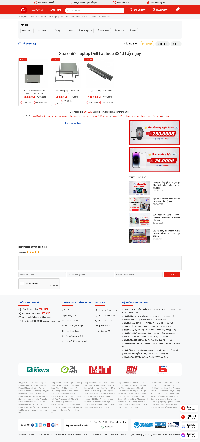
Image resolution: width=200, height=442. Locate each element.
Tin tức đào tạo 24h (103, 331)
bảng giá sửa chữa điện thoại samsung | (165, 407)
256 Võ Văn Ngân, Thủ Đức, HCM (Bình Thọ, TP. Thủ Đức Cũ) (151, 350)
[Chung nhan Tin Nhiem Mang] (173, 425)
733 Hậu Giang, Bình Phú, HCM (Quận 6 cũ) (145, 320)
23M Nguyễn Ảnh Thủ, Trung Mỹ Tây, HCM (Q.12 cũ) (150, 330)
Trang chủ (23, 17)
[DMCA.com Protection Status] (160, 425)
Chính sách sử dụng (70, 331)
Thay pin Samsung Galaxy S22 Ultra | (131, 383)
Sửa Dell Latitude (73, 17)
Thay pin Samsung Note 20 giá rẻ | (97, 407)
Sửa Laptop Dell (56, 17)
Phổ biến (163, 44)
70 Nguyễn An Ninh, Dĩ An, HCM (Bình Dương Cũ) (146, 354)
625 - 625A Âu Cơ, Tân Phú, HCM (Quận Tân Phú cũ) (148, 340)
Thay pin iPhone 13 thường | (29, 383)
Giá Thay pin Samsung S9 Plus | (103, 404)
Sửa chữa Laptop (38, 17)
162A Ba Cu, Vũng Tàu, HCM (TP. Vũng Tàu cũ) (146, 357)
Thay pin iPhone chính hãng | (165, 385)
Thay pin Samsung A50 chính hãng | (134, 388)
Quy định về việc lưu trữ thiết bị (75, 341)
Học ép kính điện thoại (104, 326)
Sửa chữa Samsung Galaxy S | (167, 404)
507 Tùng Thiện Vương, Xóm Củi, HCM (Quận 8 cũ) (147, 326)
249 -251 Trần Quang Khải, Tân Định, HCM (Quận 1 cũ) (149, 316)
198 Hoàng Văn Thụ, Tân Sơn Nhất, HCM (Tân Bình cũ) (151, 333)
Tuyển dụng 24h (69, 315)
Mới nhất (148, 44)
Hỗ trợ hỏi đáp (29, 43)
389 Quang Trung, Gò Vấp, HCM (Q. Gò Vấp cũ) (146, 337)
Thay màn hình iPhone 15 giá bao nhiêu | (66, 383)
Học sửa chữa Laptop (104, 321)
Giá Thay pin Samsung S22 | (103, 391)
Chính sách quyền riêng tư (73, 326)
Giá (174, 44)
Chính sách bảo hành (71, 321)
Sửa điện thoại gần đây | (160, 383)
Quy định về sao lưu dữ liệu (73, 336)
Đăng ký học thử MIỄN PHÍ (106, 310)
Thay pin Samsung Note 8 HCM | (96, 394)
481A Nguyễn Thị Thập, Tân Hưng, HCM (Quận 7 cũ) (148, 323)
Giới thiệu (66, 310)
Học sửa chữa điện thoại (105, 315)
